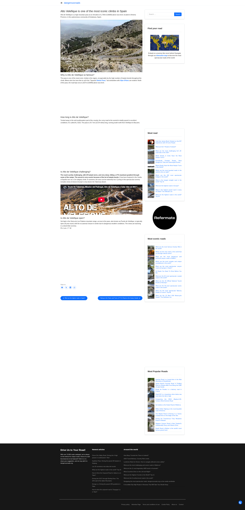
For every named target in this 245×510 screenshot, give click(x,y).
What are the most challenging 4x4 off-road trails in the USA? (169, 151)
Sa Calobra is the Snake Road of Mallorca (168, 405)
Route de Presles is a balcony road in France (169, 390)
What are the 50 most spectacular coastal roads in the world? (169, 277)
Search (177, 14)
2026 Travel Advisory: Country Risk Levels (136, 458)
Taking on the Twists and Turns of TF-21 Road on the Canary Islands (119, 298)
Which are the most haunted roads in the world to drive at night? (169, 171)
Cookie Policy (166, 504)
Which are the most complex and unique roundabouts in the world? (169, 262)
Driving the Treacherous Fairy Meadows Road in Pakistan (169, 419)
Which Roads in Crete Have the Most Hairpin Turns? (169, 156)
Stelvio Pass (100, 80)
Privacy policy (125, 504)
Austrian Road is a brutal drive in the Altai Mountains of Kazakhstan (169, 380)
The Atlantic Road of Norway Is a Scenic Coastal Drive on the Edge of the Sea (169, 414)
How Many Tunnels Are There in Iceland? (136, 455)
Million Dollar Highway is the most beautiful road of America (169, 409)
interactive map (161, 55)
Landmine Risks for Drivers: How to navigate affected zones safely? (144, 462)
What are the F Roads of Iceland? (166, 147)
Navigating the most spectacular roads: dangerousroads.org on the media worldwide (149, 481)
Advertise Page (136, 504)
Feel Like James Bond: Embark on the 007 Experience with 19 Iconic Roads (169, 142)
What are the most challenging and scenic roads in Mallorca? (142, 465)
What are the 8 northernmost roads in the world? (138, 478)
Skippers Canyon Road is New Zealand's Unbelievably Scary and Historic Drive (169, 424)
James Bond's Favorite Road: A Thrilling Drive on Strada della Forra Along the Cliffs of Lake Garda (169, 385)
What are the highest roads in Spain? (74, 298)
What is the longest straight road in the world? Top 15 (169, 181)
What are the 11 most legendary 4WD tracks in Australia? (141, 468)
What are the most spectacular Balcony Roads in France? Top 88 (169, 291)
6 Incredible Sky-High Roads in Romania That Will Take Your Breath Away (146, 484)
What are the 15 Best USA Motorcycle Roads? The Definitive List (169, 296)
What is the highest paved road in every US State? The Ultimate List (169, 190)
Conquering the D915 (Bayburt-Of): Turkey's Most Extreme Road (169, 400)
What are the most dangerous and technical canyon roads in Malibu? (169, 257)
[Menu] (62, 3)
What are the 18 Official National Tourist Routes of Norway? (169, 281)
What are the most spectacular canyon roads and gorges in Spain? (169, 267)
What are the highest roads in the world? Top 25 (169, 195)
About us (174, 504)
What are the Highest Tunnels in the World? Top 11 (139, 475)
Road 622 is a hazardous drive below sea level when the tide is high (169, 395)
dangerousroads (72, 3)
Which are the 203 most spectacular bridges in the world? (169, 176)
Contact (181, 504)
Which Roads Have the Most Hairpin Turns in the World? (169, 166)
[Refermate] (165, 217)
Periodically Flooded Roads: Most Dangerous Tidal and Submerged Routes (169, 161)
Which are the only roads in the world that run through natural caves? (169, 252)
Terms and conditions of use (151, 504)
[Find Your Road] (164, 42)
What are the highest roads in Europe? (167, 185)
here (83, 459)
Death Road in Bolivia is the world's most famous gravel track (169, 429)
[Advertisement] (101, 99)
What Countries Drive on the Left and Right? (137, 471)
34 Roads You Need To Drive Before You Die (169, 272)
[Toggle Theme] (240, 502)
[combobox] (161, 14)
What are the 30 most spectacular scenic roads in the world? (169, 286)
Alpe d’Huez (124, 80)
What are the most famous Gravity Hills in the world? (169, 247)
